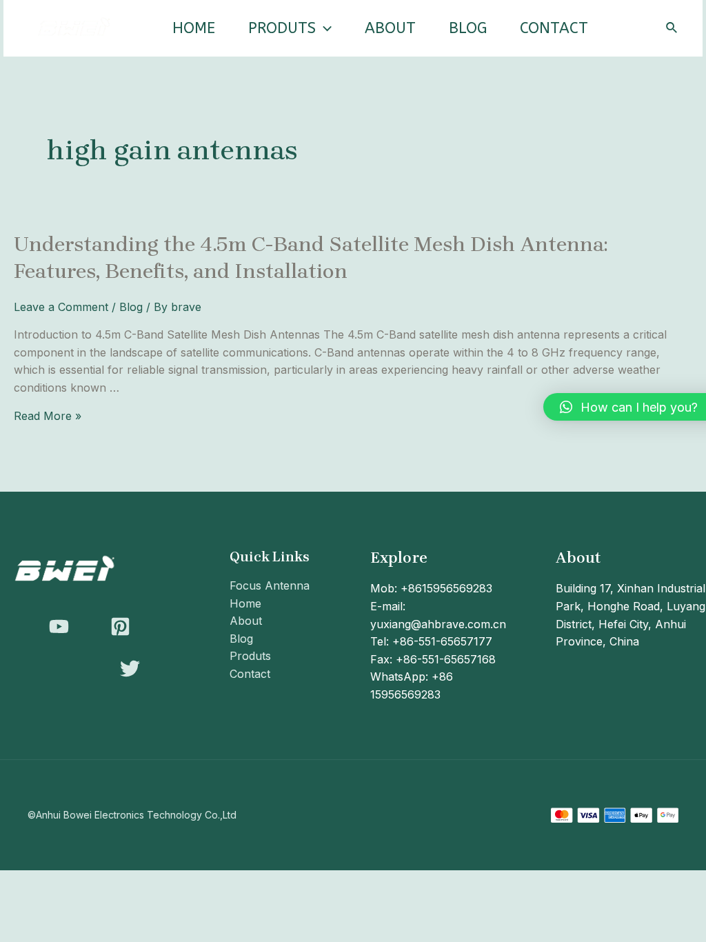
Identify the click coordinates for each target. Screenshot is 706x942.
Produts (282, 28)
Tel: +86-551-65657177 (431, 641)
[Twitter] (130, 669)
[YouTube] (59, 626)
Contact (554, 28)
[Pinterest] (120, 626)
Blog (468, 28)
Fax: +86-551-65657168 (433, 659)
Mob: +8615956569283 (431, 588)
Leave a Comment (61, 307)
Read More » (47, 416)
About (390, 28)
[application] (324, 28)
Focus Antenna (270, 585)
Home (193, 28)
